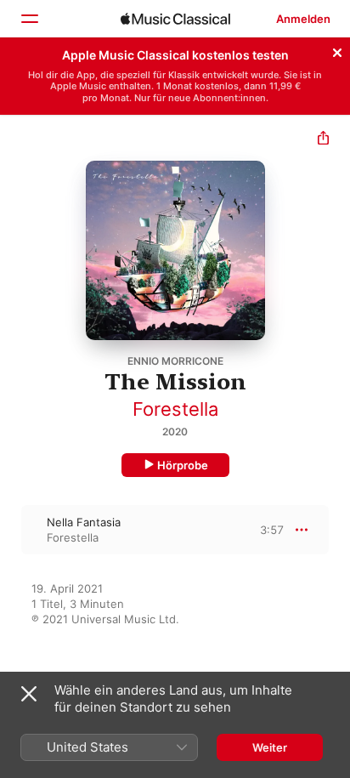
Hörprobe (182, 465)
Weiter (269, 747)
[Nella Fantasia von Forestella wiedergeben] (11, 530)
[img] (175, 19)
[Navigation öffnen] (29, 18)
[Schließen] (337, 50)
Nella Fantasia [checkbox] (84, 522)
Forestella (175, 409)
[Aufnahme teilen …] (323, 140)
